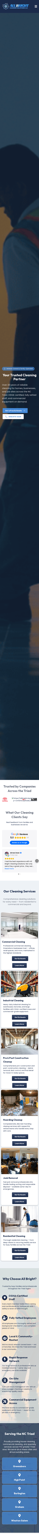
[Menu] (35, 6)
